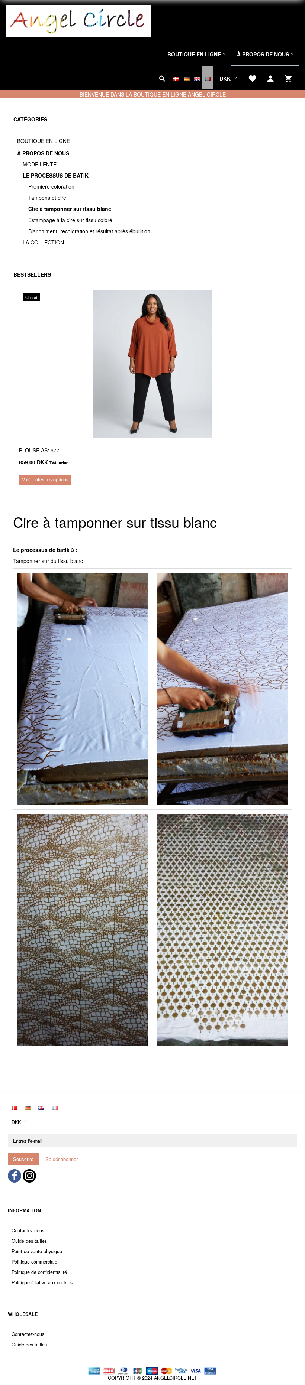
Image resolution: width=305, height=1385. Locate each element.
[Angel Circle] (78, 20)
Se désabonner (61, 1159)
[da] (176, 77)
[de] (187, 77)
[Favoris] (252, 77)
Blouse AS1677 (39, 450)
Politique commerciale (34, 1261)
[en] (197, 77)
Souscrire (23, 1159)
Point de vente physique (37, 1251)
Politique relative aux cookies (42, 1282)
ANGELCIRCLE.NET (175, 1378)
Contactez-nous (28, 1230)
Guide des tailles (29, 1241)
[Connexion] (270, 77)
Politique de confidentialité (39, 1272)
